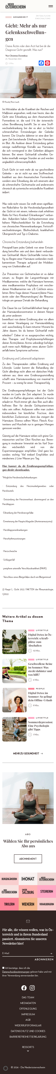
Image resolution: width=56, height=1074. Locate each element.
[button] (5, 1068)
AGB (28, 1020)
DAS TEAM (28, 997)
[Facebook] (41, 63)
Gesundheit (20, 17)
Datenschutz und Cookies (28, 1031)
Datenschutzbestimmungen (16, 972)
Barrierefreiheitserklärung (28, 1037)
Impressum (28, 1014)
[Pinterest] (47, 63)
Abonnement (28, 859)
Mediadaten (28, 1003)
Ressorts (28, 1047)
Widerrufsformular (28, 1025)
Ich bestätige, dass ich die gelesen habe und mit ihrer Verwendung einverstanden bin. (26, 972)
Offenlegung (28, 1009)
